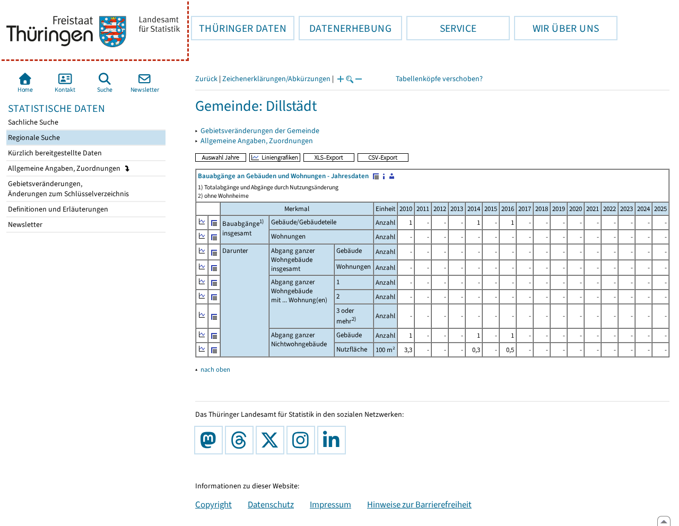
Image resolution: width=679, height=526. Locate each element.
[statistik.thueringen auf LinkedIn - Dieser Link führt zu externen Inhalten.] (333, 440)
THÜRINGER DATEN (238, 28)
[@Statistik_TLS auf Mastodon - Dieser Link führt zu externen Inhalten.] (210, 440)
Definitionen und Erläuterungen (57, 209)
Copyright (213, 504)
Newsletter (24, 225)
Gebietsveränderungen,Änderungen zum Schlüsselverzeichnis (67, 189)
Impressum (330, 504)
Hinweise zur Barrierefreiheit (419, 504)
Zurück (206, 79)
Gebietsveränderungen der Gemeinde (260, 131)
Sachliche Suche (32, 122)
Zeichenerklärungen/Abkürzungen (276, 79)
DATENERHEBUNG (345, 28)
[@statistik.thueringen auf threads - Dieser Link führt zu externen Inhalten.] (241, 440)
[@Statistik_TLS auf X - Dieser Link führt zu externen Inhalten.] (272, 440)
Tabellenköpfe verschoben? (439, 79)
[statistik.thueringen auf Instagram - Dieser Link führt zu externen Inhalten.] (303, 440)
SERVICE (441, 28)
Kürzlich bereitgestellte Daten (54, 153)
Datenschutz (271, 504)
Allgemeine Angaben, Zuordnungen (65, 168)
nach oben (215, 369)
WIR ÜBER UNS (556, 28)
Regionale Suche (33, 138)
